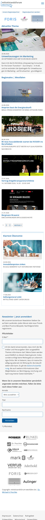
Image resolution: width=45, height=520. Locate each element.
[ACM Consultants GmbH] (30, 473)
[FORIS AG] (9, 19)
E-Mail (5, 337)
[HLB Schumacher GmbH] (30, 444)
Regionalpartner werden (31, 12)
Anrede (5, 390)
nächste (17, 225)
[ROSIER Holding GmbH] (14, 438)
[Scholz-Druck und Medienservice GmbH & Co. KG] (23, 19)
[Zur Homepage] (11, 4)
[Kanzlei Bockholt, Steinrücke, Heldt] (30, 450)
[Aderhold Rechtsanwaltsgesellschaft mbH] (30, 466)
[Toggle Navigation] (42, 3)
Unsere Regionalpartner (11, 12)
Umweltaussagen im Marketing (17, 56)
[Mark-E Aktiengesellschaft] (18, 457)
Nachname (6, 410)
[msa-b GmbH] (14, 450)
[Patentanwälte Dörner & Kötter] (36, 19)
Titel (3, 400)
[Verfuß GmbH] (14, 466)
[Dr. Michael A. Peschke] (14, 444)
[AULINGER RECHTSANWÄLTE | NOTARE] (30, 481)
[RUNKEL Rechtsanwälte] (30, 438)
